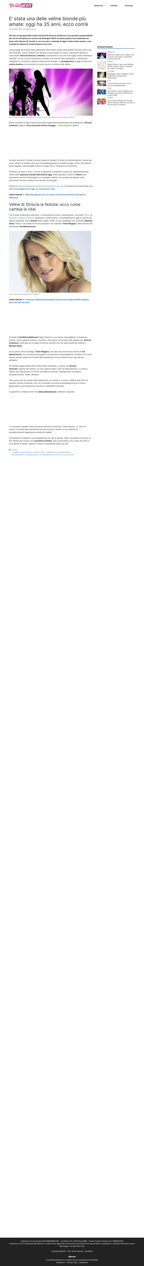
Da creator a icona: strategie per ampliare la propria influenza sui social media (120, 93)
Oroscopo (129, 6)
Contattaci (89, 1251)
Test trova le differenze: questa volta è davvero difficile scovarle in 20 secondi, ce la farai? (121, 102)
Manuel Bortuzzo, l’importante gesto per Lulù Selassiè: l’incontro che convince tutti (43, 455)
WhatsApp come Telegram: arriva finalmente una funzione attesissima (120, 76)
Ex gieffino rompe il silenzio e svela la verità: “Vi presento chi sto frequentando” (41, 452)
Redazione (60, 1262)
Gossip (14, 450)
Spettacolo (98, 6)
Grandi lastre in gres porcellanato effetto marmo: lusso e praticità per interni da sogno (120, 66)
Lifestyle (113, 6)
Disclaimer (83, 1262)
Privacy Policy (72, 1262)
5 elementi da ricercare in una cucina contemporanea (119, 84)
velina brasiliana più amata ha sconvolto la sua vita (40, 186)
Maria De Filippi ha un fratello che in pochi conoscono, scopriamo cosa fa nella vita (120, 57)
